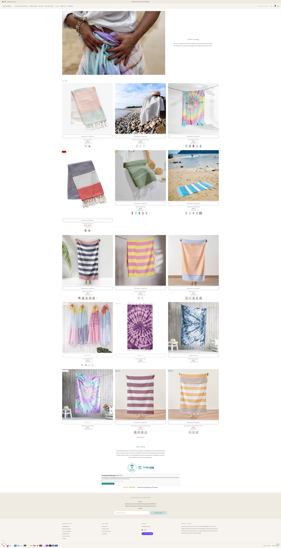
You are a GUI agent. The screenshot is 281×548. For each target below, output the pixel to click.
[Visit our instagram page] (5, 2)
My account (104, 526)
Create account (105, 529)
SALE (57, 6)
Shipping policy (65, 526)
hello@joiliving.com (11, 1)
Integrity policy (65, 533)
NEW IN (41, 6)
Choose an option (87, 136)
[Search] (271, 6)
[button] (3, 544)
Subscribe (158, 513)
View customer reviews (108, 483)
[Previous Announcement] (119, 2)
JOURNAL (70, 6)
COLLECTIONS (49, 6)
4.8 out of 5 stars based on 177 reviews (148, 487)
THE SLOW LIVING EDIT (21, 6)
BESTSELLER (33, 6)
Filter (66, 81)
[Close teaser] (7, 546)
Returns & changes (66, 529)
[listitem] (140, 1)
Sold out (88, 355)
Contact (64, 538)
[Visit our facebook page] (3, 2)
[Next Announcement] (161, 2)
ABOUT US (63, 6)
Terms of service (66, 536)
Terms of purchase (66, 531)
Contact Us (104, 533)
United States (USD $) (262, 6)
